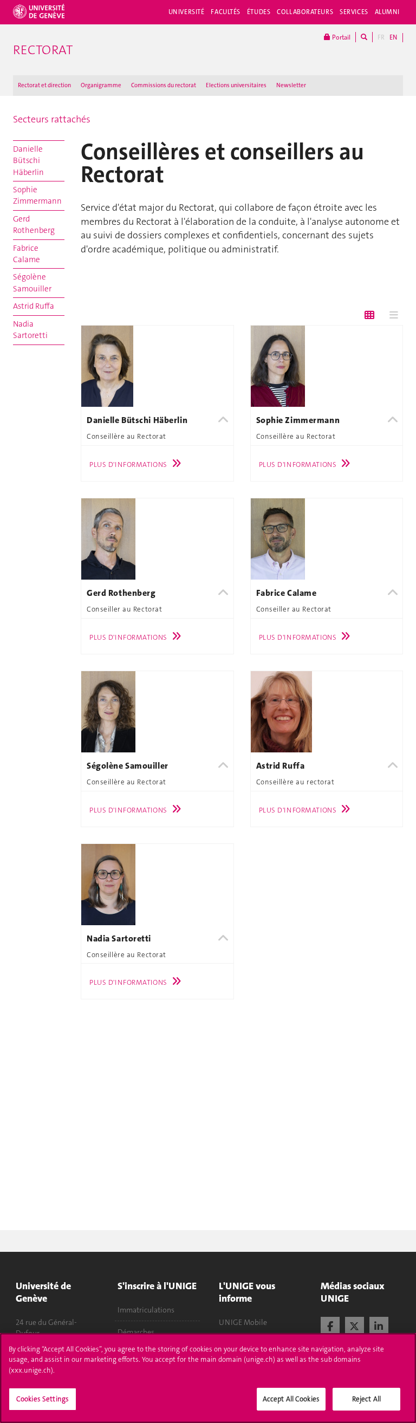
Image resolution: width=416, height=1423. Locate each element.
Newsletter (291, 85)
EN (393, 37)
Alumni (387, 12)
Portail (340, 37)
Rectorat (43, 50)
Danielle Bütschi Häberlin (28, 161)
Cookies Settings (42, 1398)
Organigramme (101, 85)
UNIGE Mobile (243, 1322)
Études (258, 12)
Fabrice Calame (26, 254)
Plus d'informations (128, 464)
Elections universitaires (236, 85)
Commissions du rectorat (163, 85)
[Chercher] (364, 37)
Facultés (225, 12)
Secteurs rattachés (51, 119)
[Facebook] (330, 1324)
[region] (208, 1378)
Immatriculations (146, 1310)
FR (381, 37)
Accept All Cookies (291, 1398)
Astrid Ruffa (33, 306)
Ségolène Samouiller (32, 282)
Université (186, 12)
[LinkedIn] (379, 1324)
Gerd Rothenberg (34, 224)
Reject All (366, 1398)
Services (354, 12)
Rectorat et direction (44, 85)
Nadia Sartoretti (30, 330)
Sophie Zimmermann (37, 195)
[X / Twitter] (354, 1324)
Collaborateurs (305, 12)
